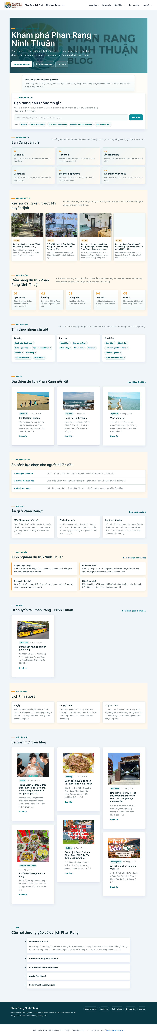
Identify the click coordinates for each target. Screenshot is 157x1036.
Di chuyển (106, 5)
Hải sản (19, 353)
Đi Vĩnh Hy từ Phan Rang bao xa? (43, 967)
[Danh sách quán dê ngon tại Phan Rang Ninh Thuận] (78, 763)
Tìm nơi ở (62, 64)
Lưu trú (146, 5)
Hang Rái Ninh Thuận (76, 418)
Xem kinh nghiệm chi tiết (134, 558)
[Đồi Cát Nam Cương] (33, 401)
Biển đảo (110, 343)
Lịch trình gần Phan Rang (117, 348)
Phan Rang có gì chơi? (39, 941)
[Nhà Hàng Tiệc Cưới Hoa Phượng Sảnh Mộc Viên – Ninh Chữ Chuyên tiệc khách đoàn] (124, 769)
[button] (98, 5)
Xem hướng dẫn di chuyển (134, 611)
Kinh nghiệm (133, 5)
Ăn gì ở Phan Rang (44, 64)
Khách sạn (79, 348)
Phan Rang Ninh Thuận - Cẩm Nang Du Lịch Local (45, 5)
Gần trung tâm (79, 343)
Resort (91, 348)
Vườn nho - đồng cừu (115, 358)
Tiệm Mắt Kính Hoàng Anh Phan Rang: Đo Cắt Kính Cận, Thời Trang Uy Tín (61, 246)
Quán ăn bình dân (23, 358)
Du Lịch (69, 848)
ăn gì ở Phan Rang (38, 124)
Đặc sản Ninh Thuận (42, 348)
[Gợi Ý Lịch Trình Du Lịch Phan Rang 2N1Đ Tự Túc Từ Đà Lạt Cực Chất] (78, 832)
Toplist (22, 780)
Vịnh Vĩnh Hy (117, 418)
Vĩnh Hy (24, 124)
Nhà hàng (31, 353)
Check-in (122, 343)
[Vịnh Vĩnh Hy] (124, 401)
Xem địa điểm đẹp (22, 64)
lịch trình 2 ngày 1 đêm (58, 124)
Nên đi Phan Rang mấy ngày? (42, 985)
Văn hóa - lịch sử (113, 353)
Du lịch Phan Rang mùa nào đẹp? (43, 958)
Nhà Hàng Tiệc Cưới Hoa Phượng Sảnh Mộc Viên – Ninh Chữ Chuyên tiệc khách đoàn (123, 797)
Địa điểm (119, 5)
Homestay (65, 348)
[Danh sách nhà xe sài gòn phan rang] (33, 630)
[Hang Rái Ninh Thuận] (78, 401)
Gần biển (64, 343)
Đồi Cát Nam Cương (29, 418)
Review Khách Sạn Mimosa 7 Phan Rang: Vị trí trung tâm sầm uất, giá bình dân (129, 246)
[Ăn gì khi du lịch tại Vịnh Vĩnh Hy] (124, 848)
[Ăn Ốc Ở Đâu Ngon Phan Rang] (33, 846)
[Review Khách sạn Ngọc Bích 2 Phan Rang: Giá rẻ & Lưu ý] (27, 225)
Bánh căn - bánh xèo (24, 343)
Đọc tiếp (23, 436)
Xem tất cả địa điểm (137, 382)
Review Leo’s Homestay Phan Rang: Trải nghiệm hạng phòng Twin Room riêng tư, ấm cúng (94, 246)
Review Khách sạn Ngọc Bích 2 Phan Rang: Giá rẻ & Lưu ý (26, 245)
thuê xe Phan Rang (103, 124)
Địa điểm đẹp (91, 1009)
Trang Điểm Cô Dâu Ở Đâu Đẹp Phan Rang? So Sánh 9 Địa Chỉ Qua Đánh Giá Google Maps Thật (32, 789)
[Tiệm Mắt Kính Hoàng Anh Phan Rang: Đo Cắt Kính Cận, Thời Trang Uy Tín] (61, 225)
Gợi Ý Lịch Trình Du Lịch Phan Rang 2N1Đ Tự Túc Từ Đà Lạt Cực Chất (77, 855)
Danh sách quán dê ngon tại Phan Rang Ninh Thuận (78, 782)
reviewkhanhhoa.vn (115, 1030)
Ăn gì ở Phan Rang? (37, 976)
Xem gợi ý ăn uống (137, 512)
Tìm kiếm (136, 117)
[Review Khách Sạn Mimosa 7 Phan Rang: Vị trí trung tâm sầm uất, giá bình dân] (130, 225)
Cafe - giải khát (22, 348)
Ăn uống (93, 5)
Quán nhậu (39, 358)
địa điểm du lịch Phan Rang (81, 124)
